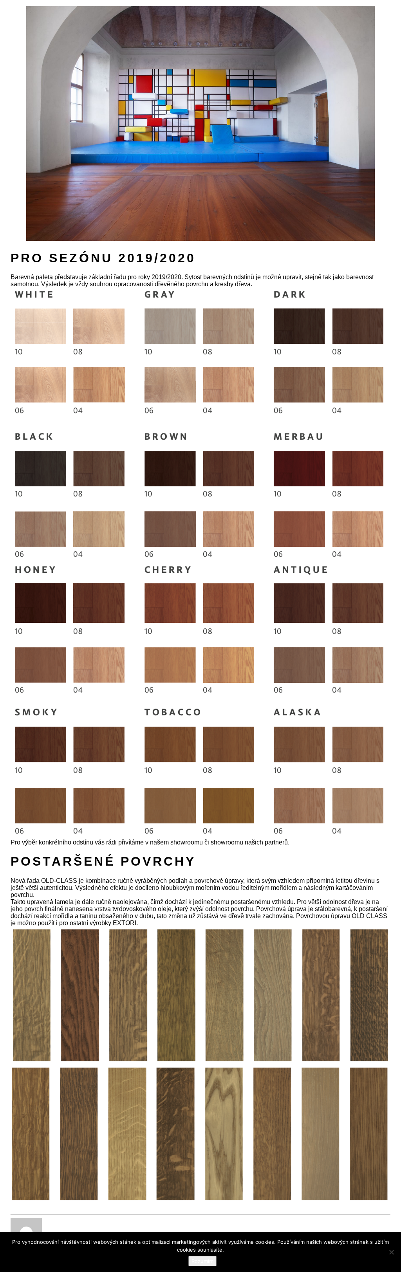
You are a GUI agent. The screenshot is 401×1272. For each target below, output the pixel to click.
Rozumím (202, 1261)
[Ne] (391, 1252)
